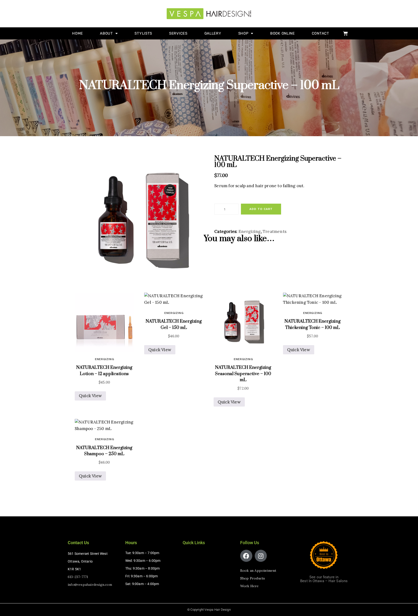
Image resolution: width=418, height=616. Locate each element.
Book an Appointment (258, 570)
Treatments (274, 231)
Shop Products (252, 578)
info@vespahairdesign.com (90, 584)
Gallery (212, 33)
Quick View (90, 395)
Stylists (143, 33)
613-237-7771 (78, 577)
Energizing (250, 231)
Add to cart (261, 209)
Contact (320, 33)
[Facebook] (246, 556)
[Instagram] (261, 556)
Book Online (282, 33)
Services (178, 33)
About (106, 33)
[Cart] (345, 33)
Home (77, 33)
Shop (243, 33)
